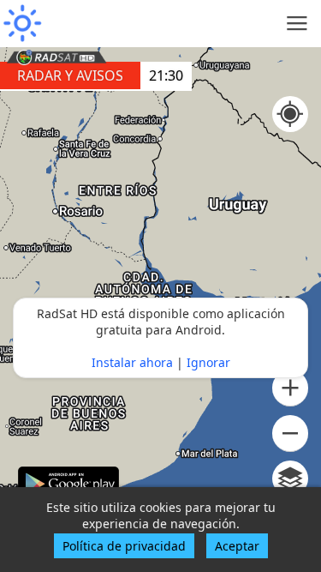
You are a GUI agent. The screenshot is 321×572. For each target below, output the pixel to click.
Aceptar (237, 546)
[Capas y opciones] (290, 479)
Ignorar (208, 362)
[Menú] (297, 23)
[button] (290, 388)
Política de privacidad (124, 546)
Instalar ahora (132, 362)
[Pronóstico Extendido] (21, 23)
